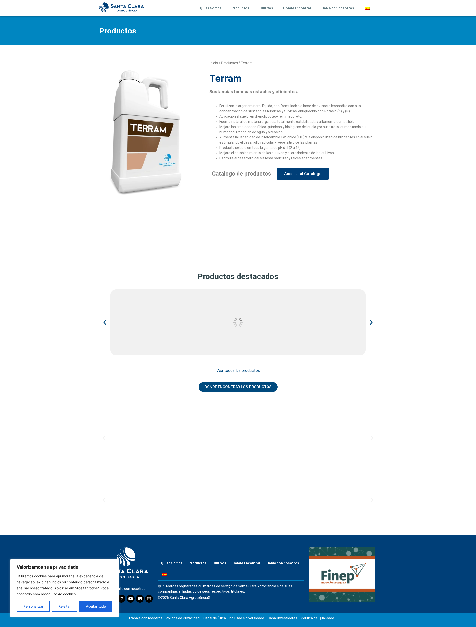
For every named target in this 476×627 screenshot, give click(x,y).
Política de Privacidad (183, 618)
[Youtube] (131, 599)
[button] (105, 322)
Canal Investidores (282, 618)
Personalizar (33, 606)
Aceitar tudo (96, 606)
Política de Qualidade (317, 618)
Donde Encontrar (297, 8)
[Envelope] (149, 599)
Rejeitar (65, 606)
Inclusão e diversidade (246, 618)
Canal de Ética (214, 618)
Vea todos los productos (238, 370)
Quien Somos (211, 8)
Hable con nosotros (337, 8)
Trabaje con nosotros (145, 618)
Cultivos (266, 8)
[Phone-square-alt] (140, 599)
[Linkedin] (121, 599)
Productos (240, 8)
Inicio (213, 63)
